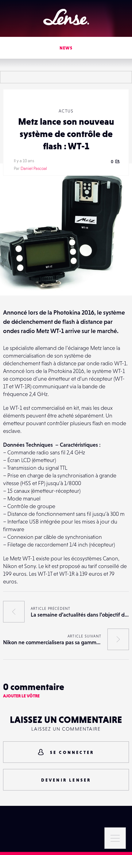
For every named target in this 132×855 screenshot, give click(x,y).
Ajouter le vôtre (21, 695)
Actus (66, 110)
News (66, 47)
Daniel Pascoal (34, 168)
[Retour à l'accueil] (66, 17)
